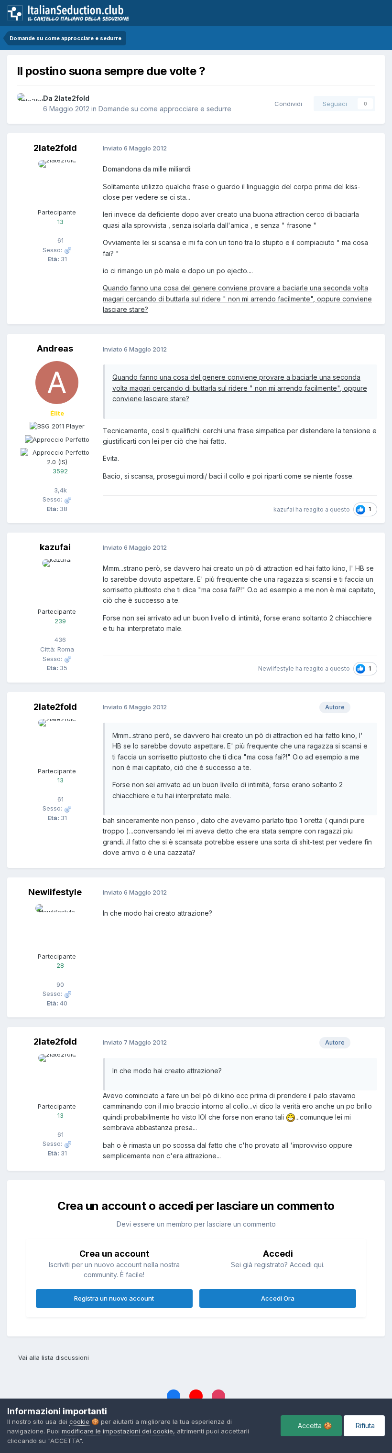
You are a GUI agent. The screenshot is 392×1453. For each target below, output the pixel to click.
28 (59, 965)
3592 (59, 471)
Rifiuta (364, 1425)
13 (59, 221)
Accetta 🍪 (314, 1425)
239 (59, 621)
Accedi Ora (277, 1298)
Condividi (286, 103)
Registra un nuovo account (114, 1298)
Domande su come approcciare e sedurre (164, 109)
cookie (79, 1421)
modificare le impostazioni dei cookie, (118, 1431)
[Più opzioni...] (367, 148)
